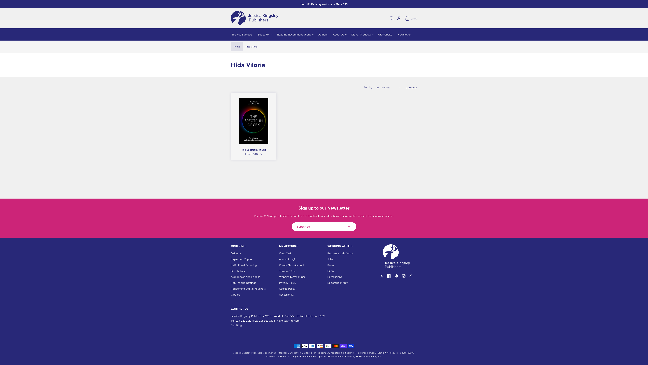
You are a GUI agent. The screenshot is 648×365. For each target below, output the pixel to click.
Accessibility (286, 294)
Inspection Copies (241, 259)
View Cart (285, 253)
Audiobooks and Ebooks (245, 276)
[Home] (254, 18)
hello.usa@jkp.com (288, 320)
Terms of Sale (287, 271)
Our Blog (236, 325)
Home (237, 46)
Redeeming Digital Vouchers (248, 288)
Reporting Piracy (337, 282)
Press (330, 265)
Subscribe (303, 226)
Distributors (238, 271)
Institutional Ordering (244, 265)
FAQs (330, 271)
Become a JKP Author (340, 253)
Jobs (330, 259)
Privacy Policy (287, 282)
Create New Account (291, 265)
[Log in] (399, 18)
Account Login (287, 259)
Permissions (334, 276)
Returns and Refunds (243, 282)
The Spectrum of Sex (253, 149)
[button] (392, 18)
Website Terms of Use (292, 276)
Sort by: (368, 87)
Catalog (235, 294)
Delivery (236, 253)
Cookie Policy (287, 288)
